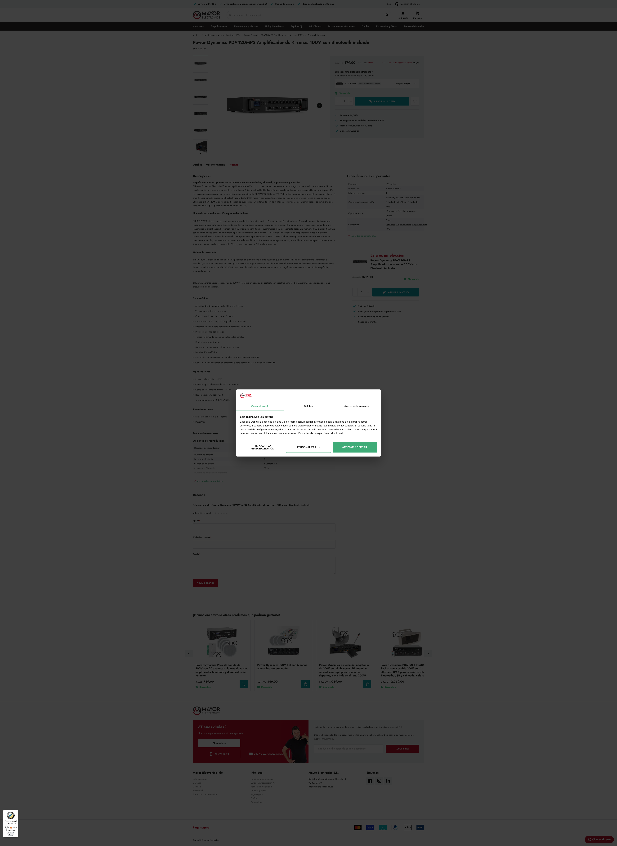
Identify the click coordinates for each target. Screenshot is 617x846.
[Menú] (16, 812)
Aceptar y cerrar (354, 447)
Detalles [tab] (308, 406)
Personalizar (306, 447)
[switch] (11, 834)
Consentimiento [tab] (260, 406)
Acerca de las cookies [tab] (356, 406)
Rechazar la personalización (262, 447)
